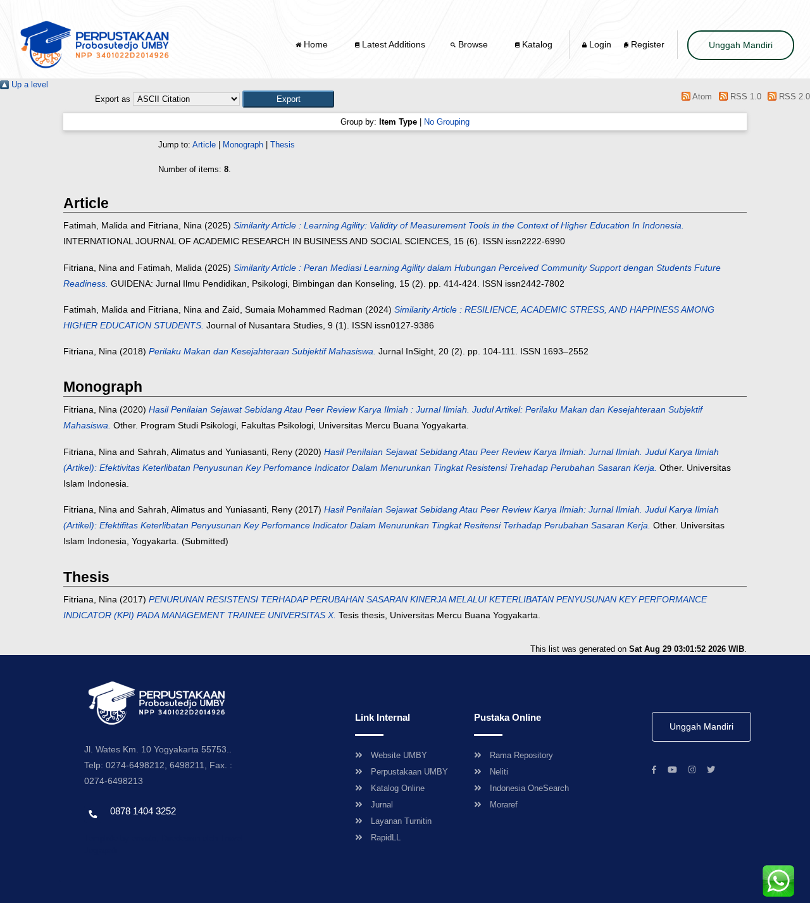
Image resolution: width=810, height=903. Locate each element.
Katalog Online (398, 788)
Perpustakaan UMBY (409, 771)
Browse (473, 44)
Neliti (499, 771)
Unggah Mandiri (741, 45)
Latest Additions (392, 44)
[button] (288, 99)
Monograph (243, 144)
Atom (701, 96)
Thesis (282, 144)
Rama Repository (521, 755)
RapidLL (386, 837)
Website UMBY (399, 755)
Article (204, 144)
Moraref (504, 804)
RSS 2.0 (793, 96)
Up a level (28, 84)
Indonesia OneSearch (529, 788)
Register (646, 44)
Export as (112, 99)
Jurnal (382, 804)
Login (599, 44)
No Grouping (447, 122)
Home (315, 44)
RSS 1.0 (744, 96)
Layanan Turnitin (401, 821)
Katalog (536, 44)
